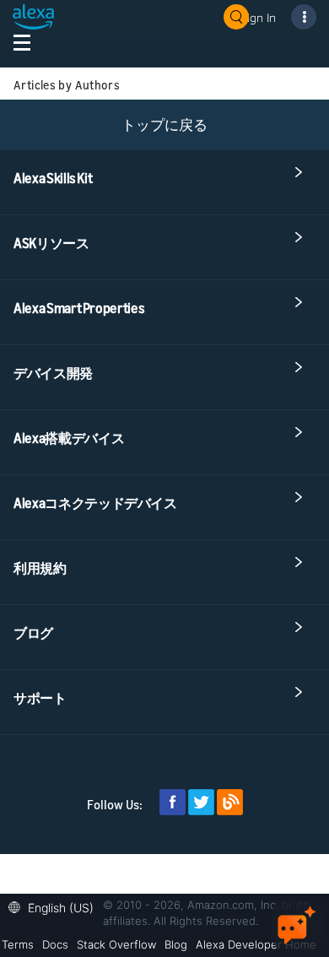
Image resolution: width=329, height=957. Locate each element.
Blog (175, 944)
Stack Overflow (116, 944)
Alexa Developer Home (256, 944)
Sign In (258, 17)
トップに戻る (164, 124)
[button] (55, 906)
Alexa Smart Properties (78, 308)
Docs (55, 944)
